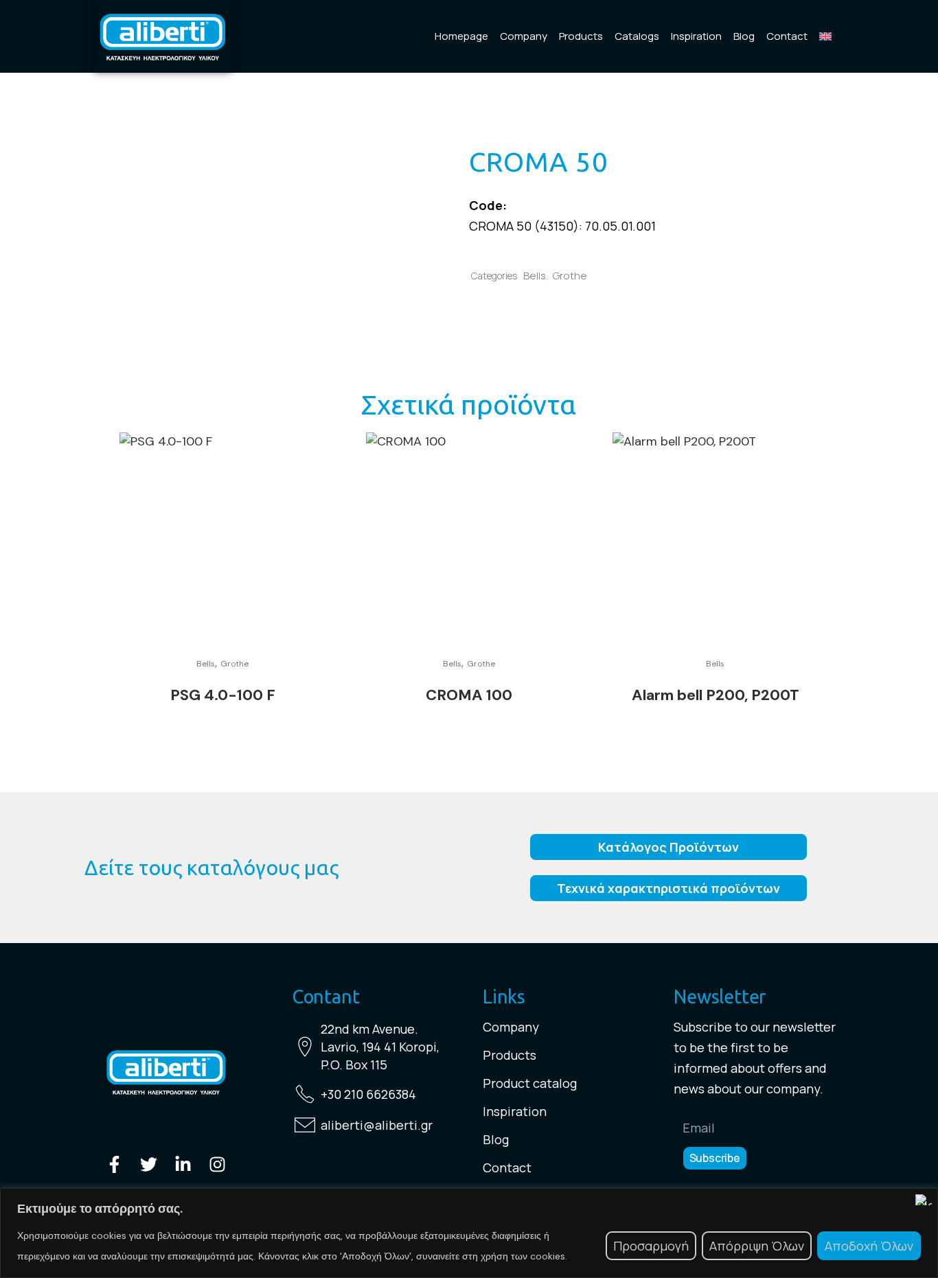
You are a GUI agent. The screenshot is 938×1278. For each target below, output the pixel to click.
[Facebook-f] (114, 1164)
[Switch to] (825, 36)
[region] (469, 1233)
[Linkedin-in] (183, 1164)
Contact (787, 36)
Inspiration (696, 36)
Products (581, 36)
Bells (534, 275)
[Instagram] (217, 1164)
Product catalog (530, 1083)
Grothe (570, 275)
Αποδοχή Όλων (869, 1246)
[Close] (923, 1200)
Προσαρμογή (651, 1246)
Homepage (461, 36)
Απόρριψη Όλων (756, 1246)
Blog (744, 36)
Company (523, 36)
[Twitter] (148, 1164)
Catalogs (637, 36)
